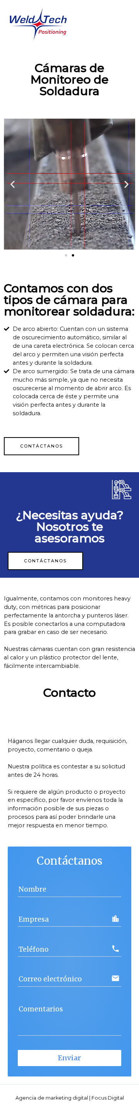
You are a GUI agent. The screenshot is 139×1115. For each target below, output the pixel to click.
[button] (66, 255)
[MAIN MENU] (123, 23)
